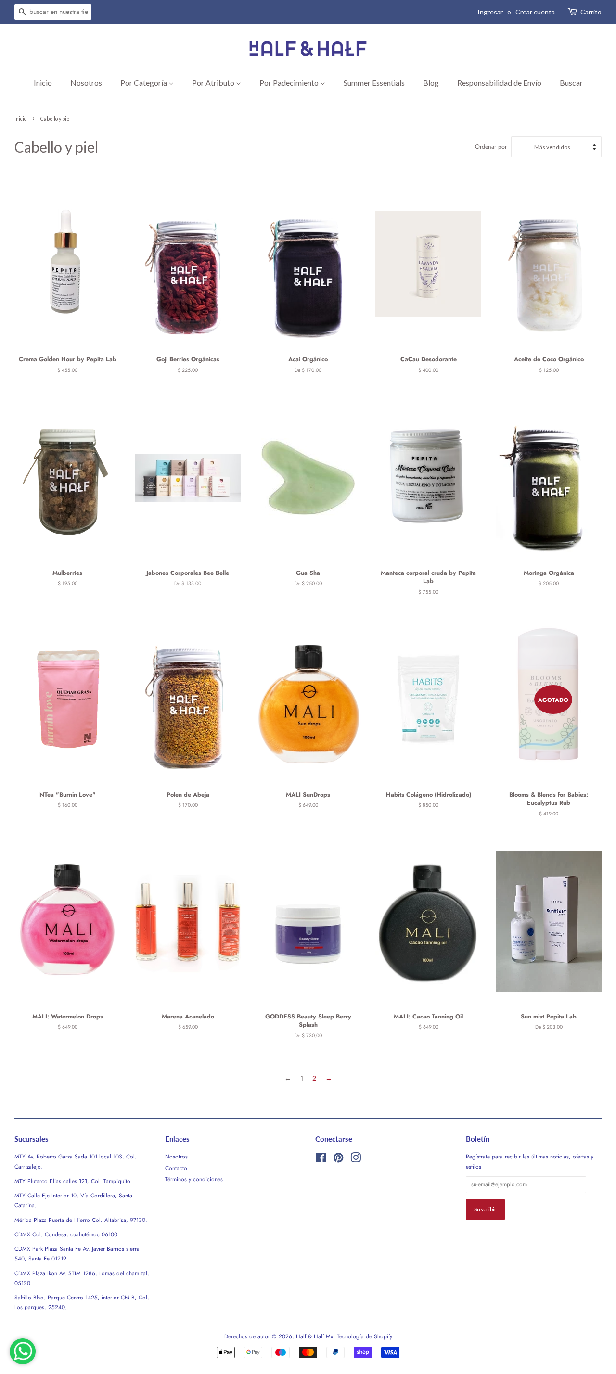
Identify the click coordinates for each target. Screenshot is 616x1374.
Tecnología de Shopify (364, 1336)
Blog (431, 82)
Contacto (176, 1168)
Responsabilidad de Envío (499, 82)
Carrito (591, 12)
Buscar (571, 82)
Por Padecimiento (289, 82)
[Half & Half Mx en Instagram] (355, 1160)
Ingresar (490, 12)
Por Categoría (144, 82)
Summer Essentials (374, 82)
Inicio (43, 82)
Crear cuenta (535, 12)
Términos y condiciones (194, 1179)
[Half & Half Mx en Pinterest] (338, 1160)
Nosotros (86, 82)
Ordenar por (491, 146)
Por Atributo (214, 82)
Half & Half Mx (314, 1336)
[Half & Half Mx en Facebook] (320, 1160)
